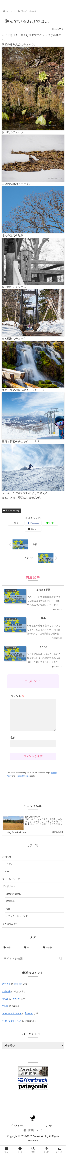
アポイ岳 (6, 984)
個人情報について (33, 1130)
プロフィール (17, 1125)
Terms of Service (23, 776)
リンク (48, 1125)
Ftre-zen (18, 984)
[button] (61, 959)
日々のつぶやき (13, 510)
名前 (13, 737)
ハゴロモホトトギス (11, 1013)
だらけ (5, 998)
